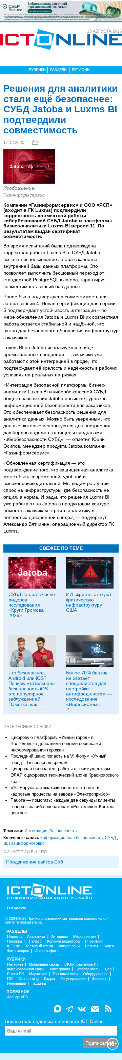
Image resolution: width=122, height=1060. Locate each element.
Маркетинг (38, 974)
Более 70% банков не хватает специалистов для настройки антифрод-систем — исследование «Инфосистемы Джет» (89, 691)
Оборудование (95, 974)
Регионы (81, 70)
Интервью (59, 936)
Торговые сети (65, 974)
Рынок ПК (15, 974)
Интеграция (35, 831)
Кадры (49, 979)
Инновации (16, 983)
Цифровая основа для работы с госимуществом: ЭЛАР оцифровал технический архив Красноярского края (65, 775)
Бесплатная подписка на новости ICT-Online (54, 1021)
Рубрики (37, 70)
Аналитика (36, 936)
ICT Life (13, 946)
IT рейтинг (94, 941)
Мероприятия (84, 936)
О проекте (16, 908)
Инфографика (47, 951)
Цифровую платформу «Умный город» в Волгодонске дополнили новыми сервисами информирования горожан (56, 743)
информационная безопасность (71, 837)
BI (5, 843)
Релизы (91, 946)
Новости (14, 936)
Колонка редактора (63, 941)
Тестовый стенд (39, 946)
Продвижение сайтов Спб (34, 861)
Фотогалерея (18, 951)
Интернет (15, 964)
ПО (10, 979)
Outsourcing (28, 979)
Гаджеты (39, 983)
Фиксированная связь (26, 969)
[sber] (61, 10)
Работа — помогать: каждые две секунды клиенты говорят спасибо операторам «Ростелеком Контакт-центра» (63, 806)
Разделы (58, 70)
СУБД (111, 837)
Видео (108, 946)
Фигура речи (69, 946)
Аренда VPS (17, 997)
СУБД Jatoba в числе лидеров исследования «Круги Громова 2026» (31, 605)
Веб (108, 969)
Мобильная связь (44, 964)
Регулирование (73, 979)
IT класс (34, 941)
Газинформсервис (26, 843)
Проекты (14, 941)
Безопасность (63, 831)
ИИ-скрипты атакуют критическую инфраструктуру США (88, 602)
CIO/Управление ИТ (81, 964)
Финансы (99, 979)
